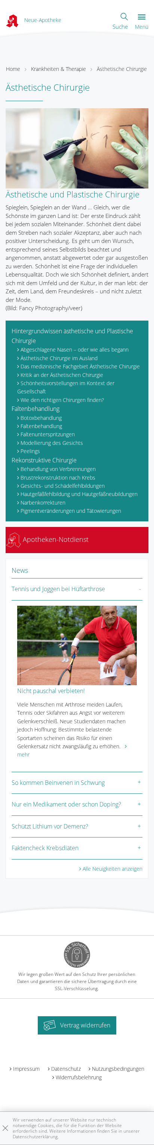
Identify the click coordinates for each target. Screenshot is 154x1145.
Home (13, 68)
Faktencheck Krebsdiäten (45, 848)
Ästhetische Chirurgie (122, 68)
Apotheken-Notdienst (55, 539)
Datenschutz (66, 1068)
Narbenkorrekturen (43, 502)
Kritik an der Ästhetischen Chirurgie (62, 374)
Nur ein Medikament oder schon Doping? (66, 804)
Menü (141, 26)
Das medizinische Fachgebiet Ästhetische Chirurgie (80, 366)
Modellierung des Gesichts (52, 442)
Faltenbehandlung (35, 409)
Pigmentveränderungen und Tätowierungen (71, 510)
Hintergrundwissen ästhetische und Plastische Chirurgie (72, 336)
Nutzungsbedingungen (118, 1068)
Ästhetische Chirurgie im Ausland (59, 358)
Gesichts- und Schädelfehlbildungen (63, 485)
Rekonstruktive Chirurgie (44, 460)
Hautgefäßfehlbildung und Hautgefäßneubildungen (79, 493)
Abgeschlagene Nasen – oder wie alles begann (75, 349)
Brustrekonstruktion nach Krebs (58, 477)
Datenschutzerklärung (35, 1136)
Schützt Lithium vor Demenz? (50, 826)
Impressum (26, 1068)
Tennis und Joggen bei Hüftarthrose (58, 589)
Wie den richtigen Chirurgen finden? (62, 399)
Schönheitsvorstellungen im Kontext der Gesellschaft (65, 387)
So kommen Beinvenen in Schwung (58, 783)
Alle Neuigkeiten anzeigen (112, 868)
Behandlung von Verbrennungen (58, 468)
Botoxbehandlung (41, 417)
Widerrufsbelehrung (79, 1077)
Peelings (30, 451)
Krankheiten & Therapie (58, 68)
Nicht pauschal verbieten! (51, 691)
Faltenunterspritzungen (48, 434)
